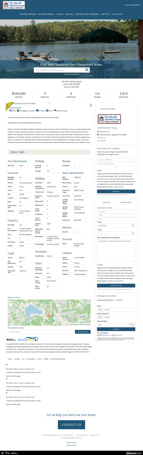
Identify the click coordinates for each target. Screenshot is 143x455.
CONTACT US (71, 425)
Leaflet (70, 324)
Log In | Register (132, 5)
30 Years (110, 300)
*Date (99, 222)
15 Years (119, 300)
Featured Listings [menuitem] (27, 14)
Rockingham (30, 359)
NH (23, 359)
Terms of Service (126, 289)
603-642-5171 (104, 132)
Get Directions (83, 332)
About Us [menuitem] (105, 14)
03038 (46, 359)
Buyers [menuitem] (59, 14)
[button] (87, 70)
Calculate (116, 329)
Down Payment (103, 314)
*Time (99, 230)
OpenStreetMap (78, 324)
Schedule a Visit (125, 202)
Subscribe (116, 191)
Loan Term (101, 300)
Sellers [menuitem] (69, 14)
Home (10, 359)
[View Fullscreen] (10, 310)
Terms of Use (71, 442)
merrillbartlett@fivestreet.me (71, 438)
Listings (17, 359)
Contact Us (101, 138)
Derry (39, 359)
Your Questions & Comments (108, 237)
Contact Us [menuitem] (117, 14)
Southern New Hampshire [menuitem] (87, 14)
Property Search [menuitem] (46, 14)
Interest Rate (102, 321)
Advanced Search (71, 74)
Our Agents (101, 141)
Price (99, 306)
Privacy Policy (118, 187)
